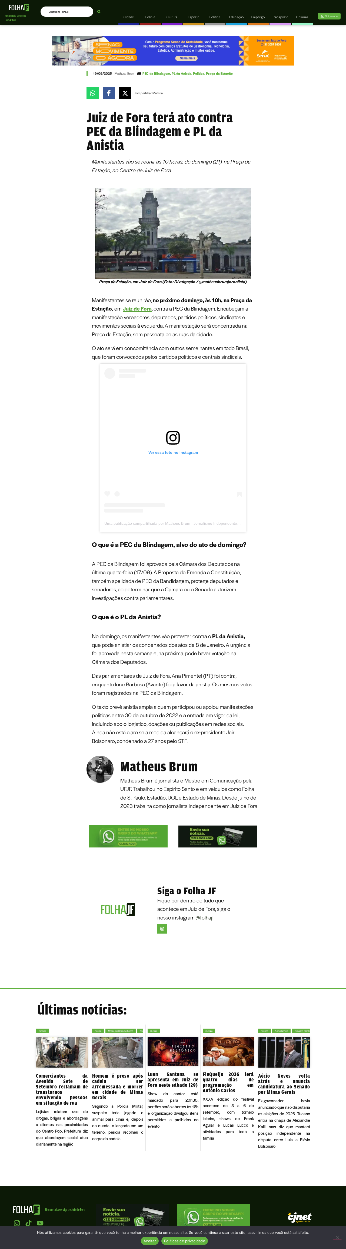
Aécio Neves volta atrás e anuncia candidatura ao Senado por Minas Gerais (284, 1083)
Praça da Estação (219, 73)
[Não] (337, 1237)
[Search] (99, 11)
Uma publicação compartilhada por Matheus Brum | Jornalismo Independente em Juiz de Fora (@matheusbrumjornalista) (208, 523)
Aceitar (150, 1241)
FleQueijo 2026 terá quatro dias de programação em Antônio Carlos (228, 1082)
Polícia (98, 1031)
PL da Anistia (181, 73)
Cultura (153, 1031)
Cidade (42, 1031)
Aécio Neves (281, 1031)
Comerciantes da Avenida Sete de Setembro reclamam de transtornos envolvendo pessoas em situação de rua (62, 1089)
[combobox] (67, 11)
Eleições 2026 (302, 1031)
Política (198, 73)
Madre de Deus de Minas (120, 1031)
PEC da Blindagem (156, 73)
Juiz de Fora (137, 308)
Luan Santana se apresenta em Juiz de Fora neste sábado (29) (173, 1079)
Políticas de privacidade (184, 1241)
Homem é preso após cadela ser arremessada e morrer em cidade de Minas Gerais (117, 1086)
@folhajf (205, 917)
